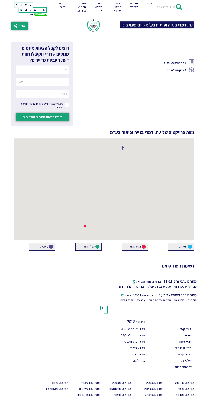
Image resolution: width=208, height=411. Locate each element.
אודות (149, 3)
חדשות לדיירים (134, 5)
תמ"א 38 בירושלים (153, 389)
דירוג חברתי (138, 354)
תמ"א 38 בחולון (60, 383)
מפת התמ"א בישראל (81, 7)
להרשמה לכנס (183, 367)
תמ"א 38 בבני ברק (184, 383)
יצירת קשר (63, 5)
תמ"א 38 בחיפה (186, 389)
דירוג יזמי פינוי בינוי (134, 341)
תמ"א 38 (186, 360)
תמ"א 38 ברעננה (122, 395)
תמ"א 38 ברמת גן (153, 395)
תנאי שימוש (185, 341)
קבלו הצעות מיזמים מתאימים (42, 117)
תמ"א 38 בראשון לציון (57, 389)
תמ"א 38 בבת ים (154, 383)
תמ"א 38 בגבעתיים (121, 383)
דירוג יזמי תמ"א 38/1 (133, 329)
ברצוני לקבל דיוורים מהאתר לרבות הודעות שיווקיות (42, 105)
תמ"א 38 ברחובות (185, 395)
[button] (98, 7)
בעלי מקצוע (185, 354)
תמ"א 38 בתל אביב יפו (88, 395)
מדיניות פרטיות (183, 348)
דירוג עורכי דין (137, 348)
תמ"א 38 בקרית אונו (89, 389)
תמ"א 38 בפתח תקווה (120, 389)
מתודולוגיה (139, 360)
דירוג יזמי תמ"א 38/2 (133, 335)
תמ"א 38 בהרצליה (90, 383)
